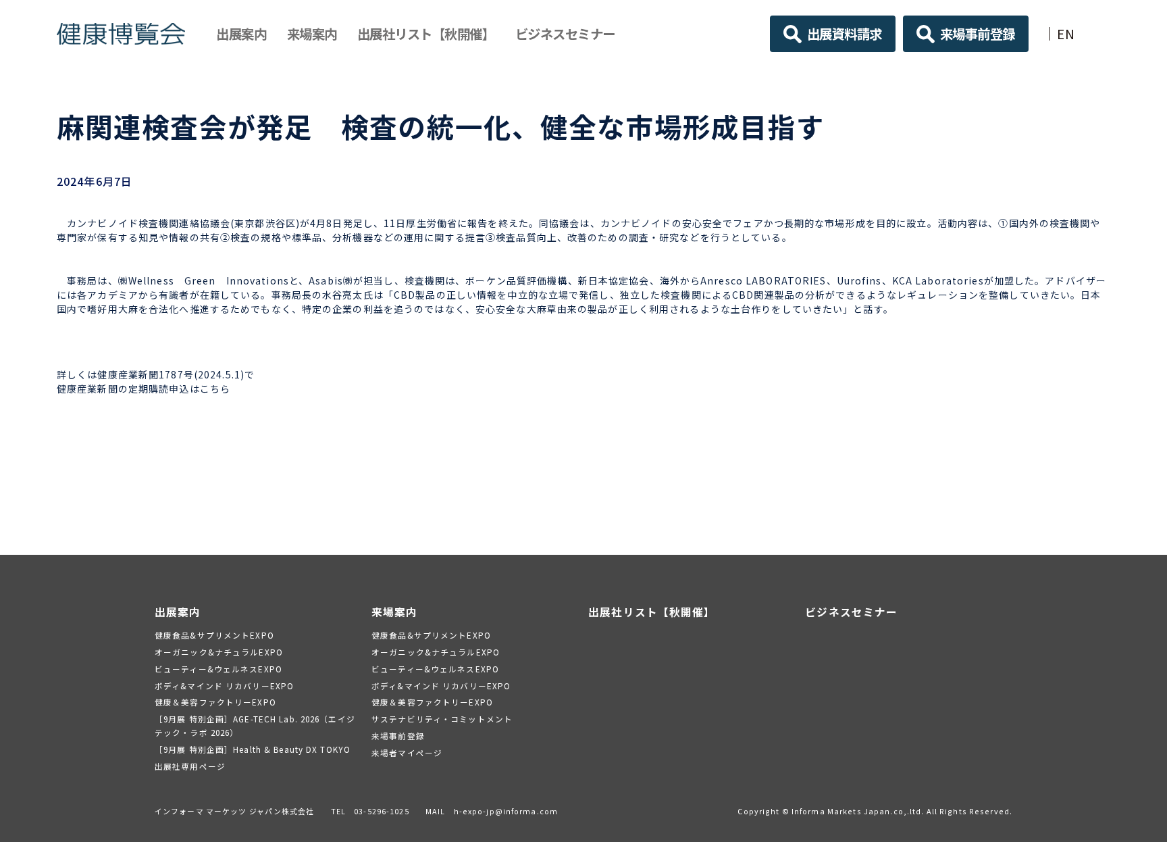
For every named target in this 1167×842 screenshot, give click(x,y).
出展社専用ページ (190, 766)
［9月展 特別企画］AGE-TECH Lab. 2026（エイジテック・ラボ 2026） (255, 725)
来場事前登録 (977, 33)
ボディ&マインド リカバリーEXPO (224, 685)
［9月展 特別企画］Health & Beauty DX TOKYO (253, 749)
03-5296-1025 (381, 811)
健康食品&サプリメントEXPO (214, 635)
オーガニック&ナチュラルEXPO (219, 652)
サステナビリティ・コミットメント (442, 718)
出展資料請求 (844, 33)
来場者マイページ (406, 752)
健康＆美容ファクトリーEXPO (215, 702)
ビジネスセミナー (565, 33)
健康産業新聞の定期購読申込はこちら (143, 388)
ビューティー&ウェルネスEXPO (218, 668)
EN (1066, 33)
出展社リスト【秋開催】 (426, 33)
